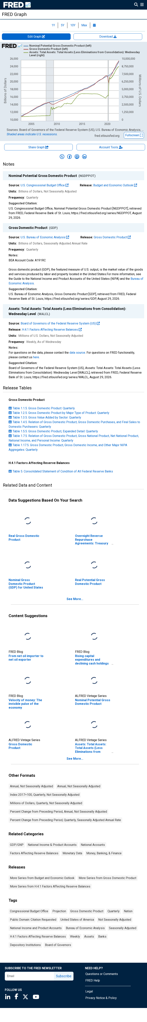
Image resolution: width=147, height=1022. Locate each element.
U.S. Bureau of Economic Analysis (43, 237)
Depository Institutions (25, 945)
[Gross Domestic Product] (28, 725)
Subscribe (63, 976)
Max (84, 25)
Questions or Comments (101, 974)
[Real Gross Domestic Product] (28, 521)
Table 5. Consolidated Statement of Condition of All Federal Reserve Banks (63, 471)
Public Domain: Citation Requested (33, 919)
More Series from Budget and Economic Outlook (42, 878)
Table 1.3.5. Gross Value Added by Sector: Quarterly (47, 417)
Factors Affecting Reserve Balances (34, 853)
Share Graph (36, 147)
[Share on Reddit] (77, 156)
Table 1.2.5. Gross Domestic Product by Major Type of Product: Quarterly (61, 413)
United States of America (77, 919)
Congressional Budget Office (29, 911)
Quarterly (114, 911)
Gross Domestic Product (111, 237)
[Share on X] (62, 156)
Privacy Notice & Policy (101, 998)
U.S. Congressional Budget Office (43, 185)
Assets (89, 936)
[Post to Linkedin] (84, 156)
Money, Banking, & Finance (104, 853)
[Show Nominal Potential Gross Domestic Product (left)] (60, 45)
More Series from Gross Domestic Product (107, 878)
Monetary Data (72, 853)
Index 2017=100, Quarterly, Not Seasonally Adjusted (44, 795)
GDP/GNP (17, 845)
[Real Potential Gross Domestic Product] (94, 565)
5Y (62, 25)
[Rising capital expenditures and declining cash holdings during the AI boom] (94, 636)
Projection (59, 911)
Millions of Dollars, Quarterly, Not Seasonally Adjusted (46, 803)
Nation (128, 911)
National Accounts (93, 845)
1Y (53, 25)
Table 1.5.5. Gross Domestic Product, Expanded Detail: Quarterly (55, 431)
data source (77, 352)
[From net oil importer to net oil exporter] (28, 636)
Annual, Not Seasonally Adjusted (31, 786)
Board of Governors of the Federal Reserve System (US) (59, 323)
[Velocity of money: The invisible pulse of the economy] (28, 681)
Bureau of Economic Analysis (85, 928)
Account (108, 147)
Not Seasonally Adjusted (114, 919)
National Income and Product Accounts (36, 928)
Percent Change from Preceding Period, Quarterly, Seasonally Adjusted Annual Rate (65, 820)
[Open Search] (136, 5)
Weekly (75, 936)
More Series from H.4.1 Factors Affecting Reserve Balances (50, 886)
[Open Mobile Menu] (142, 5)
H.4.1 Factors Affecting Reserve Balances (50, 329)
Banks (102, 936)
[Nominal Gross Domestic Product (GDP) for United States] (28, 565)
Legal (89, 991)
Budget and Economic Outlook (113, 185)
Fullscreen (132, 135)
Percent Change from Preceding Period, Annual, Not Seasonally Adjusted (58, 811)
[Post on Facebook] (69, 156)
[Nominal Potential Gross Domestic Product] (94, 681)
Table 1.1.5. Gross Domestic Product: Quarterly (44, 408)
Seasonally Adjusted (122, 928)
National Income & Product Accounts (52, 845)
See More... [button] (75, 599)
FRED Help (92, 980)
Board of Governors (58, 945)
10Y (72, 25)
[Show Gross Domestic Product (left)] (48, 48)
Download (106, 36)
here (36, 357)
